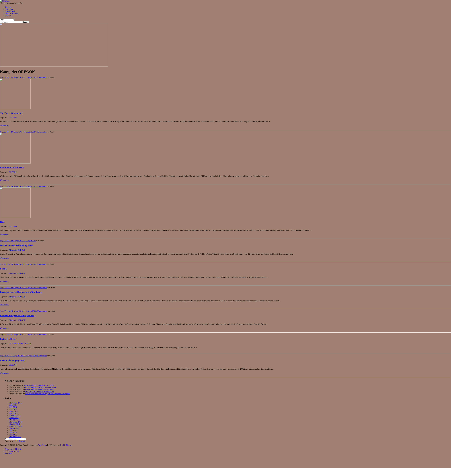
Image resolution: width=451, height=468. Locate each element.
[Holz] (15, 217)
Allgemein (13, 250)
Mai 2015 (13, 409)
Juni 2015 (13, 407)
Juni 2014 (13, 432)
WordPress (42, 445)
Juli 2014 (12, 430)
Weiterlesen (4, 126)
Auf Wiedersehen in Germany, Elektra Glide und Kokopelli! (47, 394)
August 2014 (14, 428)
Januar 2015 (13, 418)
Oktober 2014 (14, 424)
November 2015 (15, 403)
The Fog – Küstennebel (11, 113)
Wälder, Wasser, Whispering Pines (16, 245)
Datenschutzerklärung (13, 449)
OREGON (13, 118)
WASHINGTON (24, 344)
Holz (2, 222)
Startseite (8, 7)
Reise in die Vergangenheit (12, 360)
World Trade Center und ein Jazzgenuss (39, 389)
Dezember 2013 (15, 437)
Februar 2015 (14, 416)
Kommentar (41, 77)
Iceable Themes (66, 445)
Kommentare (42, 288)
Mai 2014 (13, 435)
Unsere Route (10, 11)
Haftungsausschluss (12, 451)
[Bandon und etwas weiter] (15, 163)
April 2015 (13, 411)
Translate (22, 441)
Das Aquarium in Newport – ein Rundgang (21, 292)
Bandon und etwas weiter (12, 167)
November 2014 (15, 422)
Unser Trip (9, 9)
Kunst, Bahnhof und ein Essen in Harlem (39, 385)
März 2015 (13, 413)
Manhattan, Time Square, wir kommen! (39, 392)
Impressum (9, 453)
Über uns (8, 16)
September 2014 (15, 426)
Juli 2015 (12, 405)
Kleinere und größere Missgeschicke (17, 315)
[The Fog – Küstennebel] (15, 108)
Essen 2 (3, 268)
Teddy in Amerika (11, 13)
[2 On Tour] (5, 1)
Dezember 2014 (15, 420)
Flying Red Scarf (8, 339)
